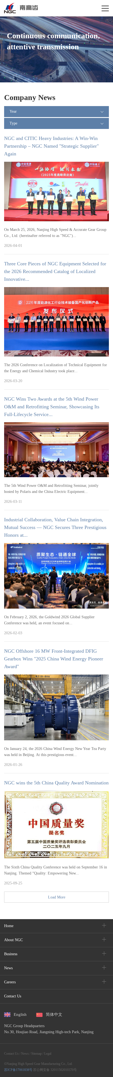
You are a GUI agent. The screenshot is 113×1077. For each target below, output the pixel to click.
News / (25, 1054)
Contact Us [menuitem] (12, 996)
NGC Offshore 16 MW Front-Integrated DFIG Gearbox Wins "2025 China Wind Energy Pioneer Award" (53, 658)
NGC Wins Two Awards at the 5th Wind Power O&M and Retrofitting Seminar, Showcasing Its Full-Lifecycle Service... (51, 406)
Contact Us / (12, 1054)
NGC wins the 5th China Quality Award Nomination (56, 783)
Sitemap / (36, 1054)
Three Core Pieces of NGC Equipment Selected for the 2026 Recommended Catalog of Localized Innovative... (55, 271)
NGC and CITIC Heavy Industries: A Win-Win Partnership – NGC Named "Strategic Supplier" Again (51, 146)
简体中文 (54, 1014)
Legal (47, 1054)
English (20, 1014)
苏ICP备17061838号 (18, 1070)
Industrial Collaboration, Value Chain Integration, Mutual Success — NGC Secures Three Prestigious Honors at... (55, 527)
